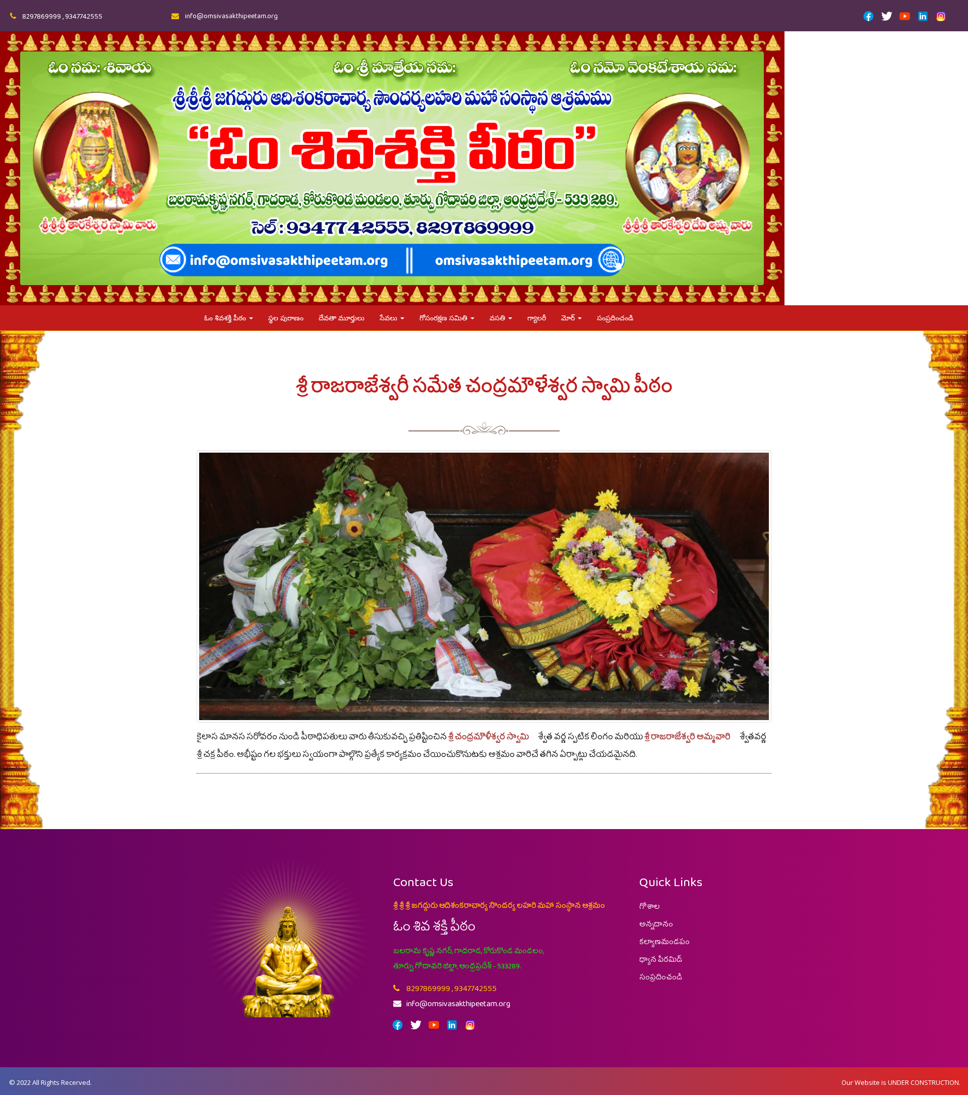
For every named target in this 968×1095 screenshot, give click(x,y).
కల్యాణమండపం (664, 944)
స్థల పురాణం (286, 317)
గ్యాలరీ (536, 317)
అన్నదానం (656, 926)
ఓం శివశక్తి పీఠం (226, 317)
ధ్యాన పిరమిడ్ (660, 962)
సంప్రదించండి (615, 317)
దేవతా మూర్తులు (342, 317)
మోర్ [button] (569, 317)
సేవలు (389, 317)
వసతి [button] (498, 317)
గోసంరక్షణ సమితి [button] (444, 317)
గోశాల (649, 909)
